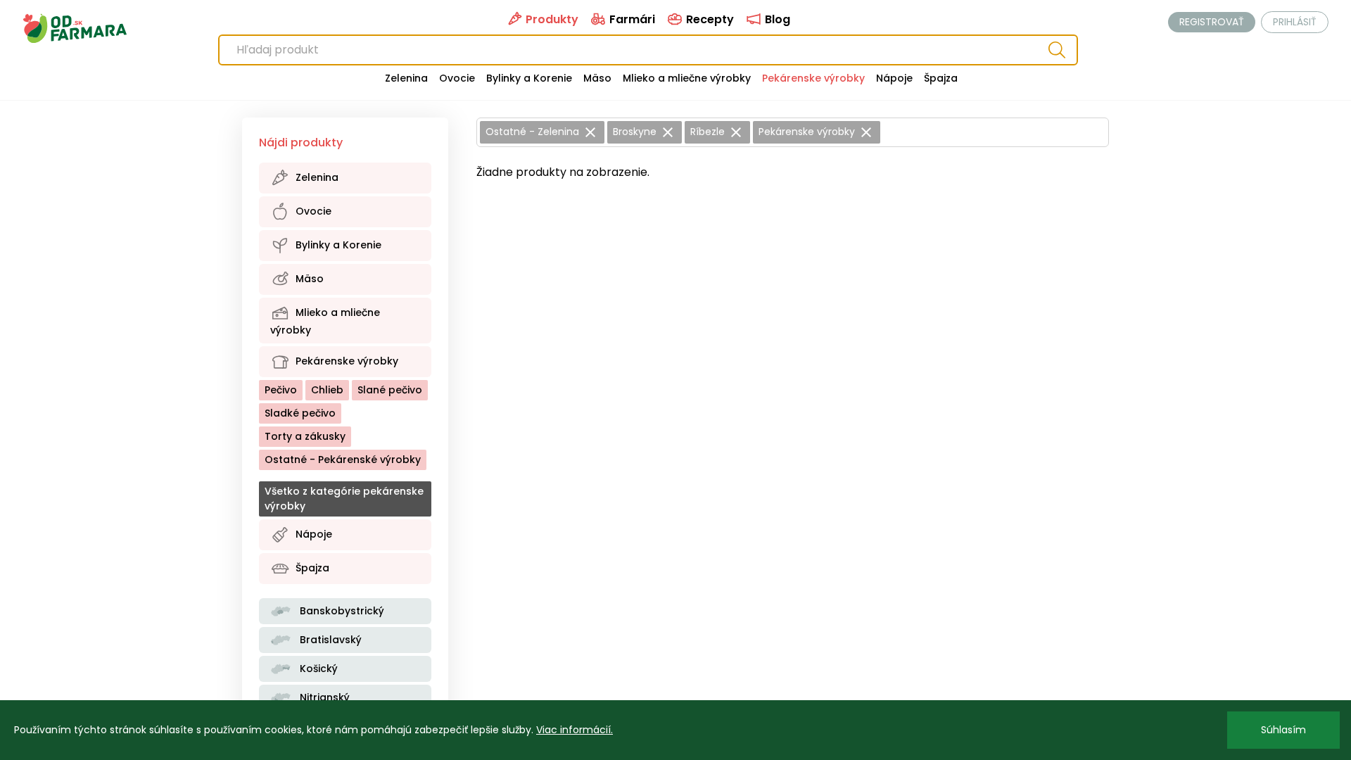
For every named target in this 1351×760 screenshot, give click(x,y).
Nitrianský (323, 697)
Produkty (550, 19)
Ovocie (457, 78)
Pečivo (281, 390)
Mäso (597, 78)
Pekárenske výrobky (813, 78)
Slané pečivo (389, 390)
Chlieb (327, 390)
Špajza (941, 78)
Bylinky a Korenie (529, 78)
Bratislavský (329, 640)
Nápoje (894, 78)
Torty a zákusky (305, 436)
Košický (317, 668)
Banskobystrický (340, 611)
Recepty (708, 19)
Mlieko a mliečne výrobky (687, 78)
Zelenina (406, 78)
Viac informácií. (574, 730)
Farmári (631, 19)
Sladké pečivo (300, 413)
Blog (776, 19)
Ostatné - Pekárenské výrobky (343, 459)
